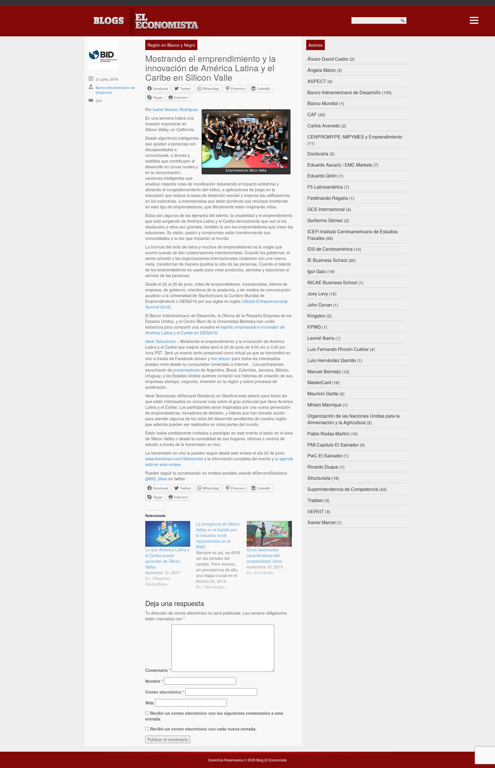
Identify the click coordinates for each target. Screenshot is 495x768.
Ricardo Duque (322, 466)
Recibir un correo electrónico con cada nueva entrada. (203, 729)
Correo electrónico (164, 692)
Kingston (316, 315)
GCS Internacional (326, 209)
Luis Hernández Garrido (331, 360)
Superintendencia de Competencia (342, 489)
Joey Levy (317, 293)
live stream (221, 358)
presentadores (186, 370)
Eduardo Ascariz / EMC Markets (339, 164)
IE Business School (327, 260)
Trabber (315, 500)
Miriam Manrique (324, 404)
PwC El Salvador (324, 455)
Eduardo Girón (322, 175)
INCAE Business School (332, 282)
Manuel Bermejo (324, 371)
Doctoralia (317, 153)
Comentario (157, 670)
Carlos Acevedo (323, 125)
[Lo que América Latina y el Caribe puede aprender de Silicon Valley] (167, 534)
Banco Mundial (322, 103)
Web (149, 703)
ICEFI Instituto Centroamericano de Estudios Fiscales (352, 234)
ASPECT (316, 81)
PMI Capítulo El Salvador (333, 444)
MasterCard (319, 382)
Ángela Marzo (321, 70)
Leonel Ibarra (320, 338)
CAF (312, 114)
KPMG (314, 326)
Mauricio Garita (322, 393)
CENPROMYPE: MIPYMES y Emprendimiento (354, 136)
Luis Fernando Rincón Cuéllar (338, 349)
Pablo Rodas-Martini (328, 433)
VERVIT (315, 511)
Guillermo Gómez (325, 220)
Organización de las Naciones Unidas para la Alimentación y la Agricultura (353, 419)
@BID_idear (156, 478)
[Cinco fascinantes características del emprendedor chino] (269, 534)
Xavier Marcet (321, 522)
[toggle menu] (474, 19)
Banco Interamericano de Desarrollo (344, 92)
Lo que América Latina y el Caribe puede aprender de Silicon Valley (167, 558)
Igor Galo (316, 271)
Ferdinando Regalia (327, 198)
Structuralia (319, 478)
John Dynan (319, 304)
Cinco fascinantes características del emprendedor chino (264, 555)
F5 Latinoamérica (325, 186)
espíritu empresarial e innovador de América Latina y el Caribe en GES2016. (215, 329)
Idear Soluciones (160, 341)
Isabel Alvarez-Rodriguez (175, 109)
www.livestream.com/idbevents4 (174, 458)
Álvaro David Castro (327, 59)
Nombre (154, 681)
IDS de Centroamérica (330, 249)
